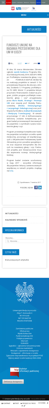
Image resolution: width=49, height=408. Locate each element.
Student (14, 2)
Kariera (38, 2)
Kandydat (8, 2)
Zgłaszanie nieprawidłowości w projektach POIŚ (24, 355)
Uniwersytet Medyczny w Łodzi (17, 399)
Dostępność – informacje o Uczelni (24, 353)
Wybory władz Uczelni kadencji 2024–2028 (24, 358)
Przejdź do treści (29, 403)
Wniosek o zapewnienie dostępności (24, 351)
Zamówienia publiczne (24, 328)
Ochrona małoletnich (24, 348)
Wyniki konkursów (24, 333)
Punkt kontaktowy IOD (24, 336)
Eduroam (24, 341)
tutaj (11, 170)
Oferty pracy (24, 331)
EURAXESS (24, 343)
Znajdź (43, 2)
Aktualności (11, 213)
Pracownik (33, 2)
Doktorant (26, 2)
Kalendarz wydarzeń (16, 220)
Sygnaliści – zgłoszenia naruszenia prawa (24, 346)
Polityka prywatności (24, 338)
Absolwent (20, 2)
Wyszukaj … (9, 238)
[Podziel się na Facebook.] (36, 188)
